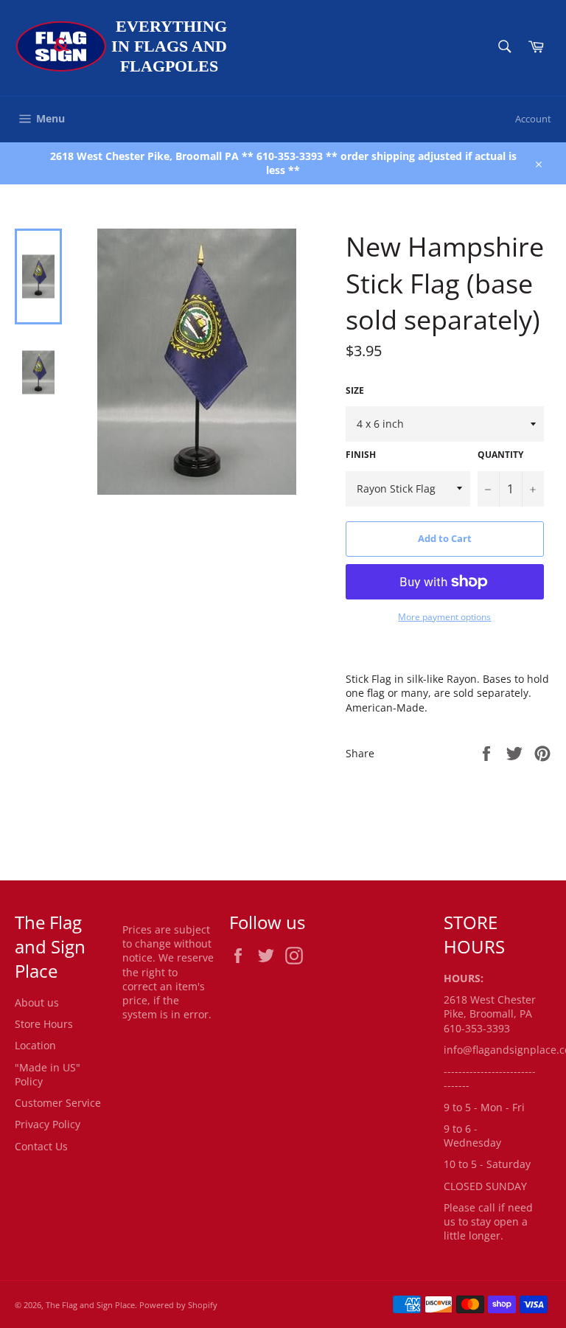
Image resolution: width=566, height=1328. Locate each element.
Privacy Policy (47, 1124)
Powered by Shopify (178, 1304)
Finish (361, 455)
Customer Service (58, 1103)
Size (355, 391)
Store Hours (44, 1024)
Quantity (500, 455)
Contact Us (41, 1146)
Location (35, 1045)
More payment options (444, 617)
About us (37, 1002)
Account (533, 118)
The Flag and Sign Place (90, 1304)
